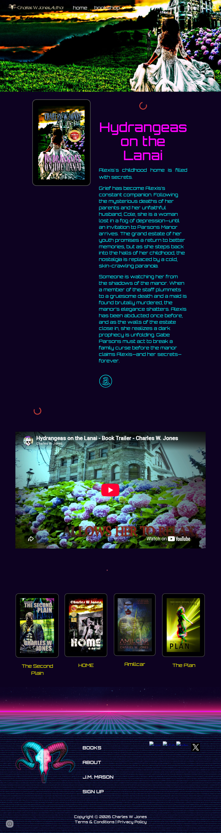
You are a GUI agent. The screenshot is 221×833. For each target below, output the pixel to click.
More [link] (192, 8)
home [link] (80, 8)
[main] (143, 138)
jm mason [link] (166, 8)
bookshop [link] (107, 8)
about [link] (140, 8)
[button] (214, 7)
